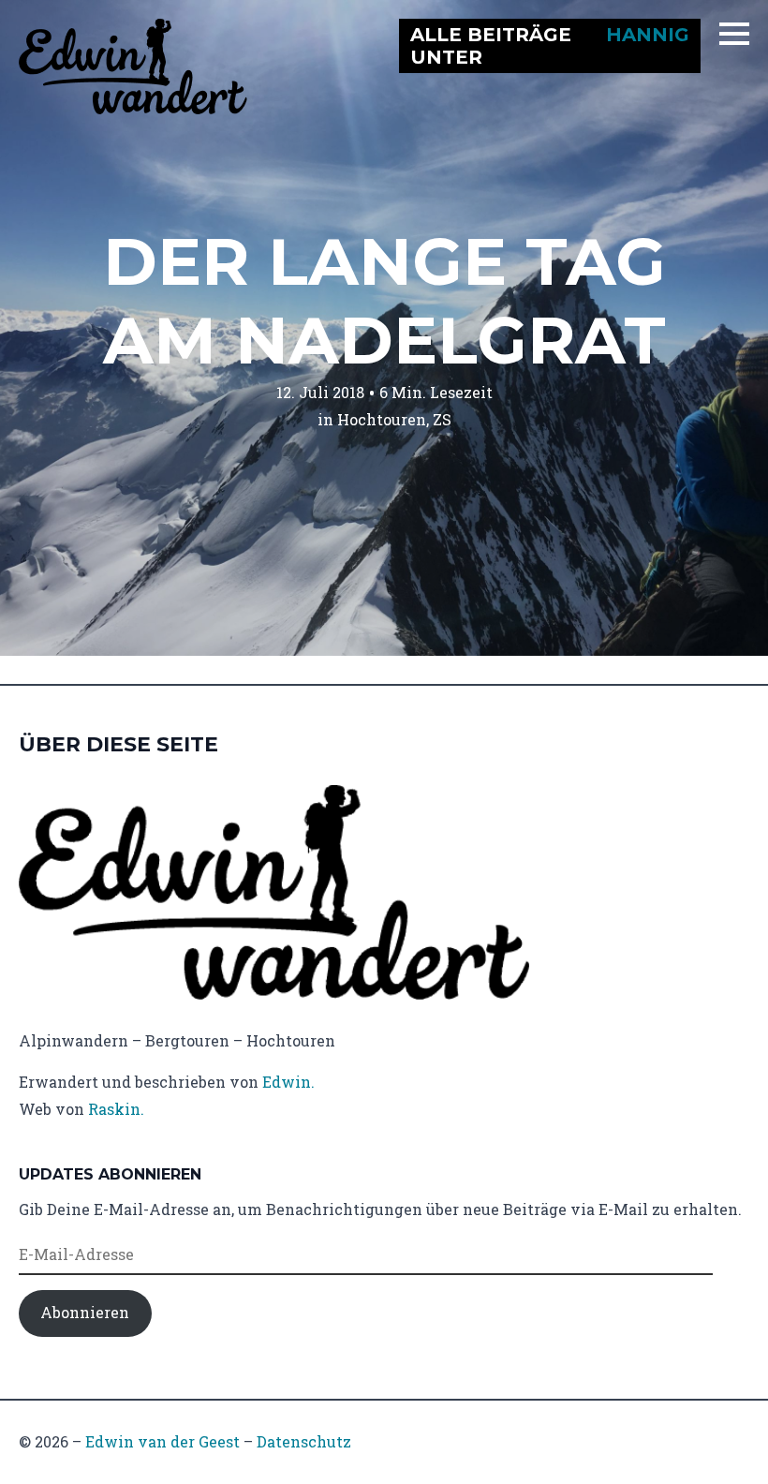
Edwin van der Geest (162, 1441)
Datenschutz (304, 1441)
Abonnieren (84, 1312)
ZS (442, 419)
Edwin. (288, 1081)
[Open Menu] (734, 34)
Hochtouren (381, 419)
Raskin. (116, 1109)
